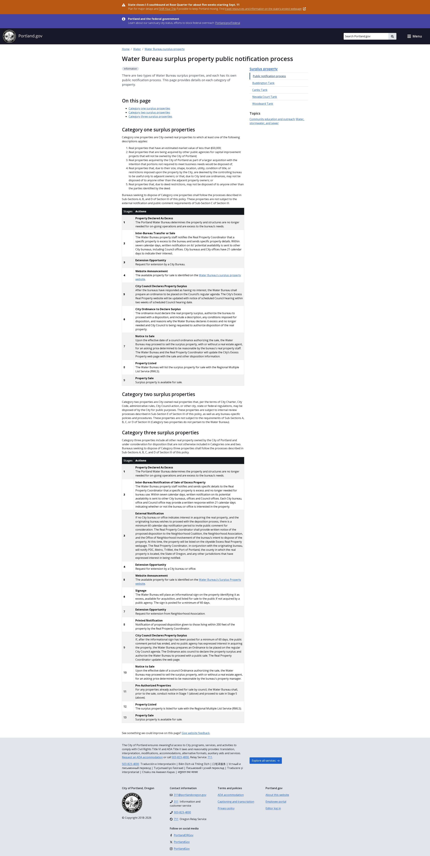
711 (210, 757)
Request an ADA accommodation (142, 757)
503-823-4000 (180, 757)
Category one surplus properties (149, 108)
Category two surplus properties (149, 112)
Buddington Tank (263, 83)
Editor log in (273, 808)
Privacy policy (226, 808)
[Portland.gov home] (22, 36)
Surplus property (264, 69)
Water (137, 49)
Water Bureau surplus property (165, 49)
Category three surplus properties (150, 116)
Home (126, 49)
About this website (277, 795)
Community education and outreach (272, 119)
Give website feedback (196, 733)
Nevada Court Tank (264, 97)
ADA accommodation (231, 795)
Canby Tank (259, 90)
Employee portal (276, 801)
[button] (414, 36)
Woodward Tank (262, 104)
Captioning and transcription (236, 801)
